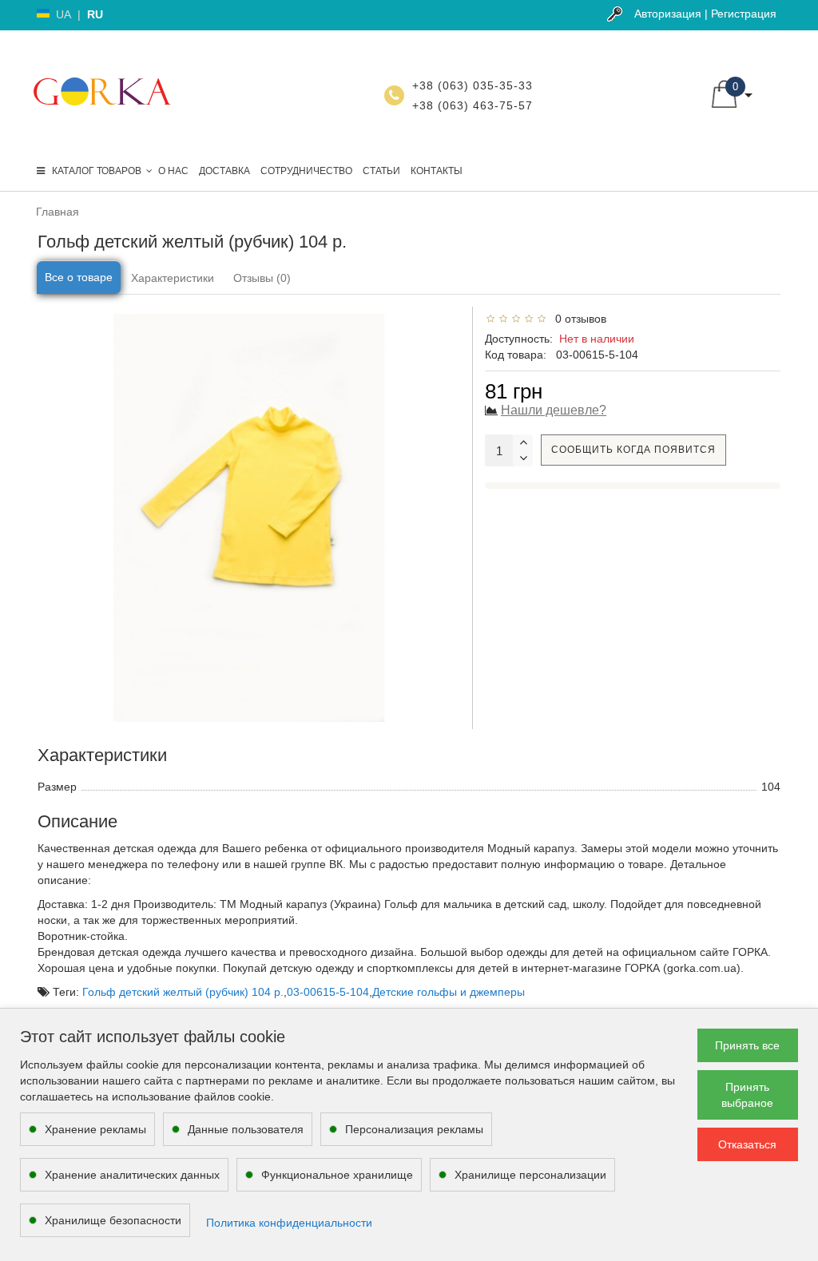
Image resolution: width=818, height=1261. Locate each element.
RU (95, 14)
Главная (57, 211)
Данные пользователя (246, 1129)
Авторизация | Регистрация (705, 13)
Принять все (747, 1045)
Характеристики (172, 278)
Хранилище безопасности (113, 1220)
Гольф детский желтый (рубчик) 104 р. (183, 991)
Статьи (381, 170)
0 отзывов (577, 318)
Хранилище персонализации (530, 1174)
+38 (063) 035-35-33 (472, 85)
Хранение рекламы (95, 1129)
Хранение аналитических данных (132, 1174)
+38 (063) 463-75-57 (472, 105)
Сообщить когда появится (633, 449)
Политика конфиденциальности (289, 1222)
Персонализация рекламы (414, 1129)
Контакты (437, 170)
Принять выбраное (747, 1095)
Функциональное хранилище (337, 1174)
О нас (173, 170)
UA (63, 14)
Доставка (224, 170)
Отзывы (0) (262, 278)
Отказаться (747, 1144)
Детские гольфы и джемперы (448, 991)
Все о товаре (79, 277)
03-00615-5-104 (328, 991)
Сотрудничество (306, 170)
